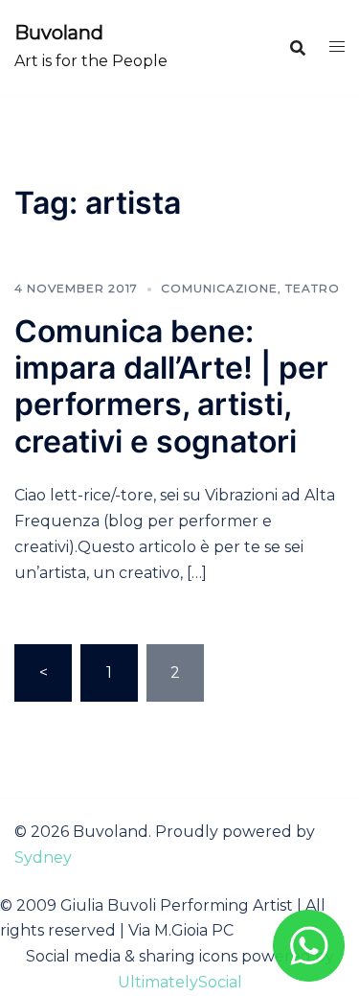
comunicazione (219, 288)
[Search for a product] (297, 48)
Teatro (312, 288)
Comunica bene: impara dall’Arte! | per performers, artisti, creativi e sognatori (171, 386)
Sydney (43, 857)
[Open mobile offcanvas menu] (337, 47)
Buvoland (58, 32)
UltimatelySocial (180, 982)
